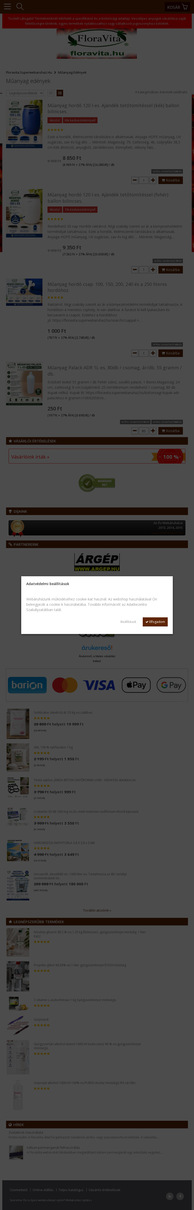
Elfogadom (157, 622)
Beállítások (128, 622)
